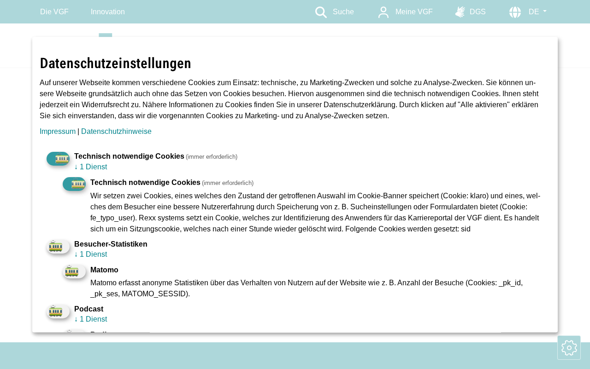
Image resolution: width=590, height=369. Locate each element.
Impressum (58, 131)
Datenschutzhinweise (116, 131)
